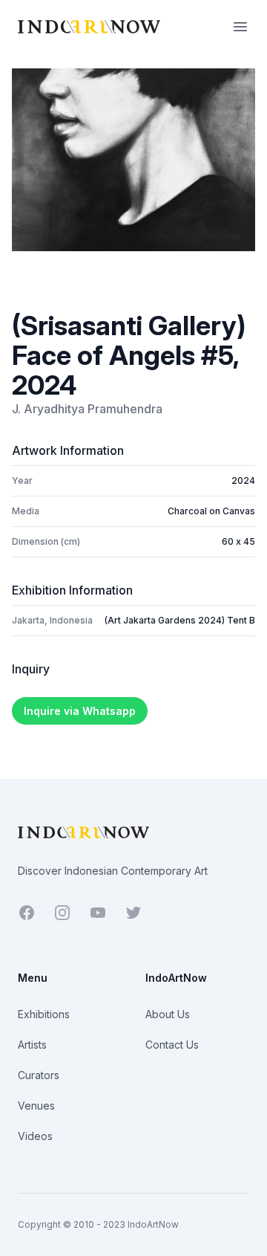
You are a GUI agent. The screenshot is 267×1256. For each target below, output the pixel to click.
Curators (38, 1075)
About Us (167, 1014)
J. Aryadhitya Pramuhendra (87, 408)
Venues (36, 1105)
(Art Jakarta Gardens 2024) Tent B (180, 620)
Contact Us (172, 1044)
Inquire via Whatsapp (80, 711)
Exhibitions (44, 1014)
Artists (32, 1044)
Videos (35, 1136)
